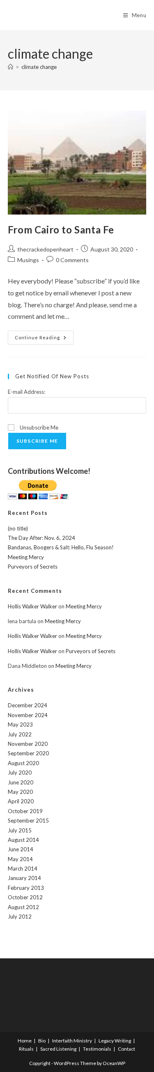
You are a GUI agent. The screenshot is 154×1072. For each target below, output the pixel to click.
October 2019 (25, 811)
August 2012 (23, 907)
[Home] (10, 67)
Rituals (26, 1049)
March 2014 (22, 868)
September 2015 (28, 820)
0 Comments (72, 259)
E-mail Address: (26, 392)
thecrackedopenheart (45, 249)
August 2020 (23, 763)
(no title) (18, 528)
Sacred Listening (58, 1049)
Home (25, 1041)
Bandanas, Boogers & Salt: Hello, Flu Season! (61, 547)
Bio (42, 1041)
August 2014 (23, 840)
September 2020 (28, 753)
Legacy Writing (115, 1041)
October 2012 (25, 897)
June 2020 (20, 782)
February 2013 (26, 888)
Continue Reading (44, 339)
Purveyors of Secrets (32, 566)
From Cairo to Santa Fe (61, 229)
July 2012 (20, 916)
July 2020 (20, 772)
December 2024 (27, 705)
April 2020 (21, 801)
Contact (126, 1049)
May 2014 (20, 859)
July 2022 (20, 734)
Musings (28, 259)
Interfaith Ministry (72, 1041)
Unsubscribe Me (38, 427)
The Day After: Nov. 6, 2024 (41, 538)
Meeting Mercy (26, 557)
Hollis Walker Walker (32, 606)
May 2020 (20, 792)
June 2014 (20, 849)
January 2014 (24, 878)
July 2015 (20, 830)
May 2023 (20, 724)
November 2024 (28, 715)
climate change (39, 67)
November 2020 (28, 744)
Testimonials (97, 1049)
